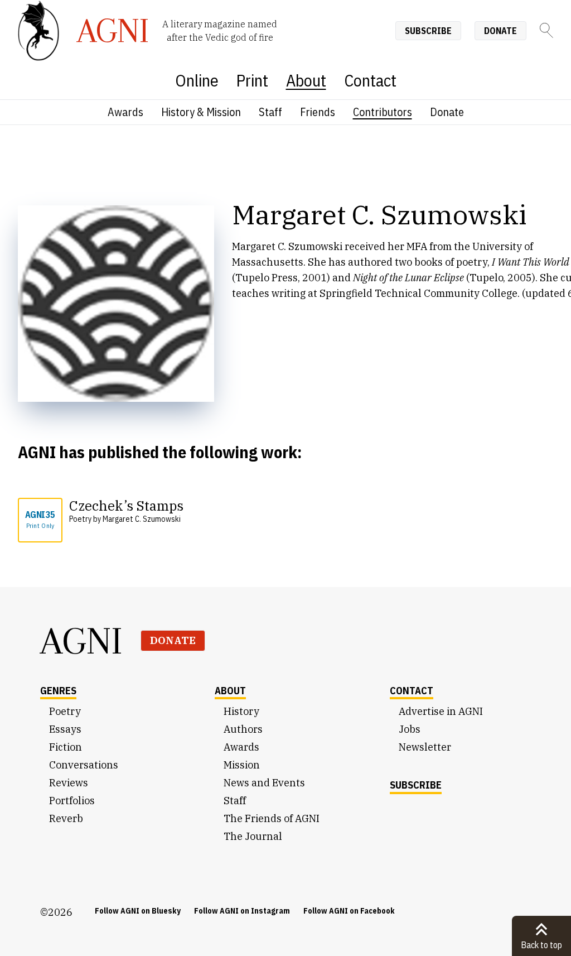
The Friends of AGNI (272, 818)
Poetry (65, 711)
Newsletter (425, 747)
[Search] (546, 30)
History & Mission (201, 111)
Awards (125, 111)
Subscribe (428, 30)
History (241, 711)
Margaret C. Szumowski (142, 519)
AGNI (81, 641)
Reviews (68, 782)
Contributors (382, 111)
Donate (500, 30)
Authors (243, 729)
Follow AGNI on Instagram (242, 911)
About (306, 80)
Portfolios (72, 800)
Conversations (83, 764)
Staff (270, 111)
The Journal (253, 836)
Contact (370, 80)
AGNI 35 (40, 519)
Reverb (66, 818)
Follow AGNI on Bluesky (138, 911)
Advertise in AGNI (441, 711)
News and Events (264, 782)
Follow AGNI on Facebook (349, 911)
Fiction (65, 747)
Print (252, 80)
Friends (317, 111)
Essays (65, 729)
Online (197, 80)
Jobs (409, 729)
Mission (242, 764)
